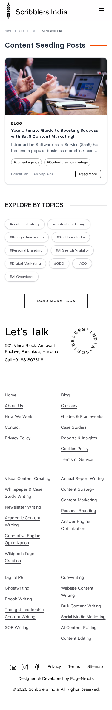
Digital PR (14, 577)
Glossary (69, 405)
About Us (14, 405)
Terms (74, 666)
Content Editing (76, 638)
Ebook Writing (18, 598)
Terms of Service (77, 459)
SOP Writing (17, 627)
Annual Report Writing (82, 478)
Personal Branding (78, 510)
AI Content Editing (79, 627)
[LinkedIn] (12, 667)
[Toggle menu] (101, 11)
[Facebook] (36, 667)
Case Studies (73, 427)
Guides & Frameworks (82, 416)
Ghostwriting (17, 588)
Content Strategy (77, 489)
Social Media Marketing (83, 616)
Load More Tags (56, 301)
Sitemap (95, 666)
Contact (12, 427)
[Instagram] (24, 667)
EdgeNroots (82, 678)
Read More (88, 174)
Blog (21, 31)
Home (8, 31)
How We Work (18, 416)
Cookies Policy (74, 448)
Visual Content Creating (27, 478)
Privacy (54, 666)
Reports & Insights (79, 437)
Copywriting (72, 577)
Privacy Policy (17, 437)
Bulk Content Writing (81, 606)
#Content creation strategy (67, 162)
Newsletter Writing (23, 507)
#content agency (26, 162)
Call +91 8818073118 (24, 359)
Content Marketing (79, 499)
